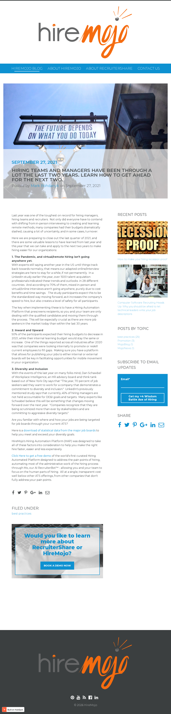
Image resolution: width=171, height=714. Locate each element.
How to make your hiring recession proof (142, 259)
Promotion (126, 340)
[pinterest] (27, 493)
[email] (48, 493)
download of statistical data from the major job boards (60, 430)
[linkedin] (42, 493)
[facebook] (14, 493)
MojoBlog (125, 344)
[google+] (34, 493)
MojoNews (126, 348)
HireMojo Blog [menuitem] (27, 68)
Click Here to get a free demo (31, 455)
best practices (21, 513)
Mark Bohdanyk (45, 185)
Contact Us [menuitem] (149, 68)
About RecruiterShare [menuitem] (109, 68)
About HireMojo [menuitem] (64, 68)
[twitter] (21, 493)
